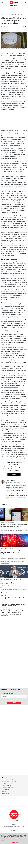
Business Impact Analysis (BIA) (10, 781)
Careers (19, 826)
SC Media (5, 826)
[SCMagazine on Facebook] (11, 820)
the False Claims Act (14, 375)
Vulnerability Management (8, 522)
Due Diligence (5, 793)
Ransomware (11, 16)
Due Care (4, 791)
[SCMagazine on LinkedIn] (17, 820)
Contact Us (15, 826)
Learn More (14, 474)
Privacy (23, 826)
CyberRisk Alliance (10, 826)
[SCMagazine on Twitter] (14, 820)
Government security (7, 548)
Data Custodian (6, 789)
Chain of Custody (6, 785)
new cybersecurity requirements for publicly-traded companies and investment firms (13, 385)
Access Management (7, 779)
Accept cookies (14, 842)
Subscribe (14, 702)
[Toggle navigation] (2, 2)
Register (16, 5)
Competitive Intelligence (8, 787)
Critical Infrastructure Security (8, 14)
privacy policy (16, 838)
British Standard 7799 (7, 783)
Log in (11, 5)
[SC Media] (14, 3)
